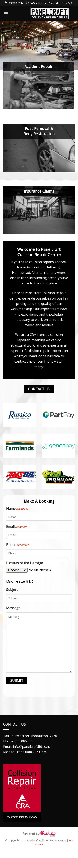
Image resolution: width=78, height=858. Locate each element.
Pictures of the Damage (24, 563)
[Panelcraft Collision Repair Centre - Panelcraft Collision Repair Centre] (49, 13)
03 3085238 (23, 741)
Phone (18, 544)
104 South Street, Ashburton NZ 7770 (50, 3)
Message (13, 607)
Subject (12, 589)
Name (17, 508)
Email (17, 526)
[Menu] (5, 13)
